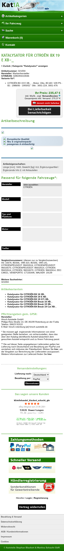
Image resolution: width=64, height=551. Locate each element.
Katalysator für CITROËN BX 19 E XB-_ (27, 296)
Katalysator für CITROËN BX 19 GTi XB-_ (28, 299)
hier (56, 349)
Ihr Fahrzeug (13, 23)
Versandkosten (50, 96)
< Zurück (6, 66)
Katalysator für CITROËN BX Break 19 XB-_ (30, 304)
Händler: (20, 498)
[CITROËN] (42, 187)
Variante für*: (8, 78)
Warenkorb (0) (14, 37)
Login (29, 498)
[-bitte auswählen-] (42, 185)
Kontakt (10, 44)
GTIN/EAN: (6, 76)
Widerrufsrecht (8, 527)
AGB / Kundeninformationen (14, 532)
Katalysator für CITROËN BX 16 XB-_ (26, 294)
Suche (9, 30)
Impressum (6, 537)
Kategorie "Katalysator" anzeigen (30, 66)
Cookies (5, 542)
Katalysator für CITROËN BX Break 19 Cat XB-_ (32, 306)
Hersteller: (6, 73)
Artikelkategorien (16, 16)
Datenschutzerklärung (11, 522)
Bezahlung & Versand (11, 517)
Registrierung (41, 498)
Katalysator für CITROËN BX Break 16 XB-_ (30, 301)
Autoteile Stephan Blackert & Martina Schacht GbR (33, 547)
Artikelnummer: (9, 71)
